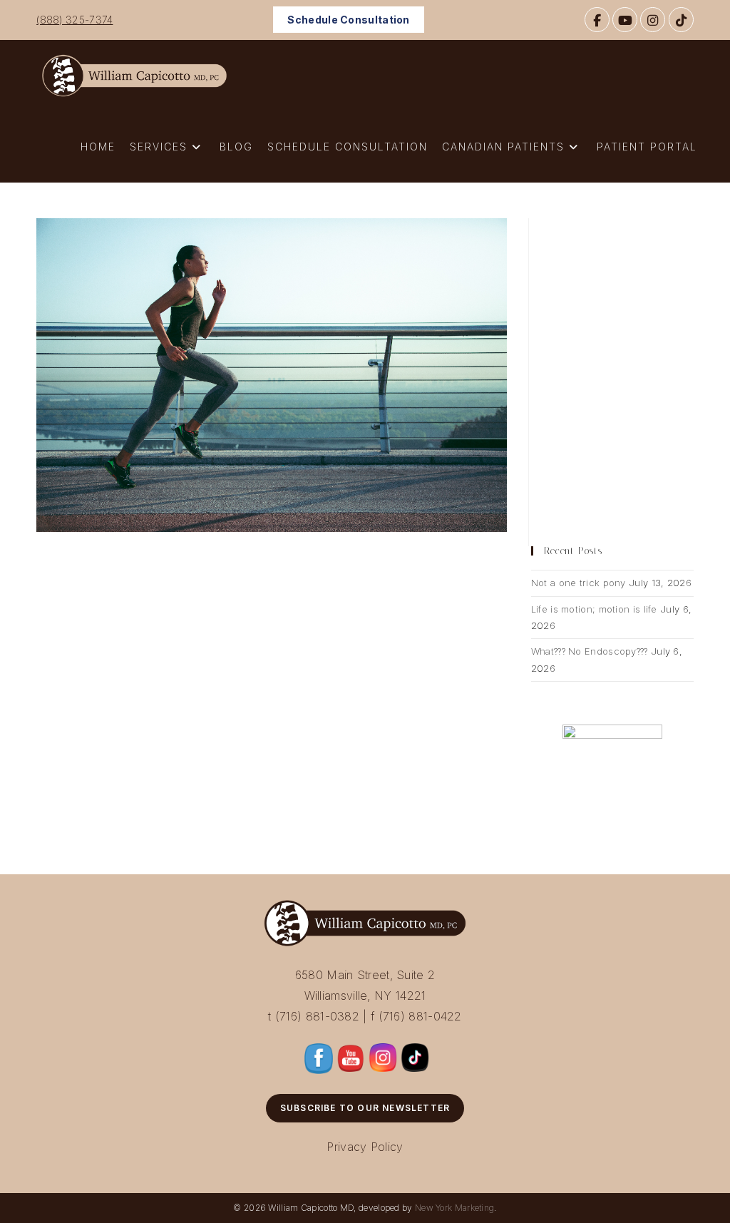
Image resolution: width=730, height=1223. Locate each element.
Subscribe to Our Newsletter (365, 1107)
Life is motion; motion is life (594, 609)
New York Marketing (454, 1207)
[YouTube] (624, 19)
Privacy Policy (365, 1147)
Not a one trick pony (578, 582)
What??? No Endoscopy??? (589, 651)
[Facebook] (597, 19)
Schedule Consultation (348, 20)
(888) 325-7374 (74, 20)
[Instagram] (652, 19)
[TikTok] (681, 19)
